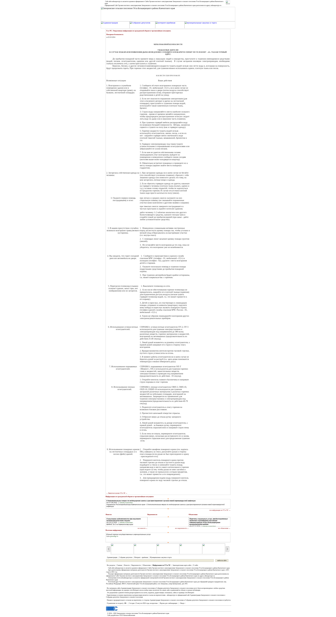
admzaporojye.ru (216, 5)
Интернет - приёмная (141, 557)
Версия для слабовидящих (168, 603)
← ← (116, 493)
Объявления (147, 565)
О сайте (195, 565)
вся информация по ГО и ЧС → (219, 510)
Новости (127, 565)
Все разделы (111, 565)
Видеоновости (136, 565)
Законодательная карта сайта (182, 565)
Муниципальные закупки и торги (161, 557)
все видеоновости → (182, 528)
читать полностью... (126, 503)
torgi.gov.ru (114, 536)
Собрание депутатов (125, 557)
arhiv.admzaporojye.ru (115, 1)
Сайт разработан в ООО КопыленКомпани (121, 615)
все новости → (142, 528)
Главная (119, 565)
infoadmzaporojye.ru (127, 578)
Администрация (112, 557)
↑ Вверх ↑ (182, 603)
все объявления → (224, 528)
